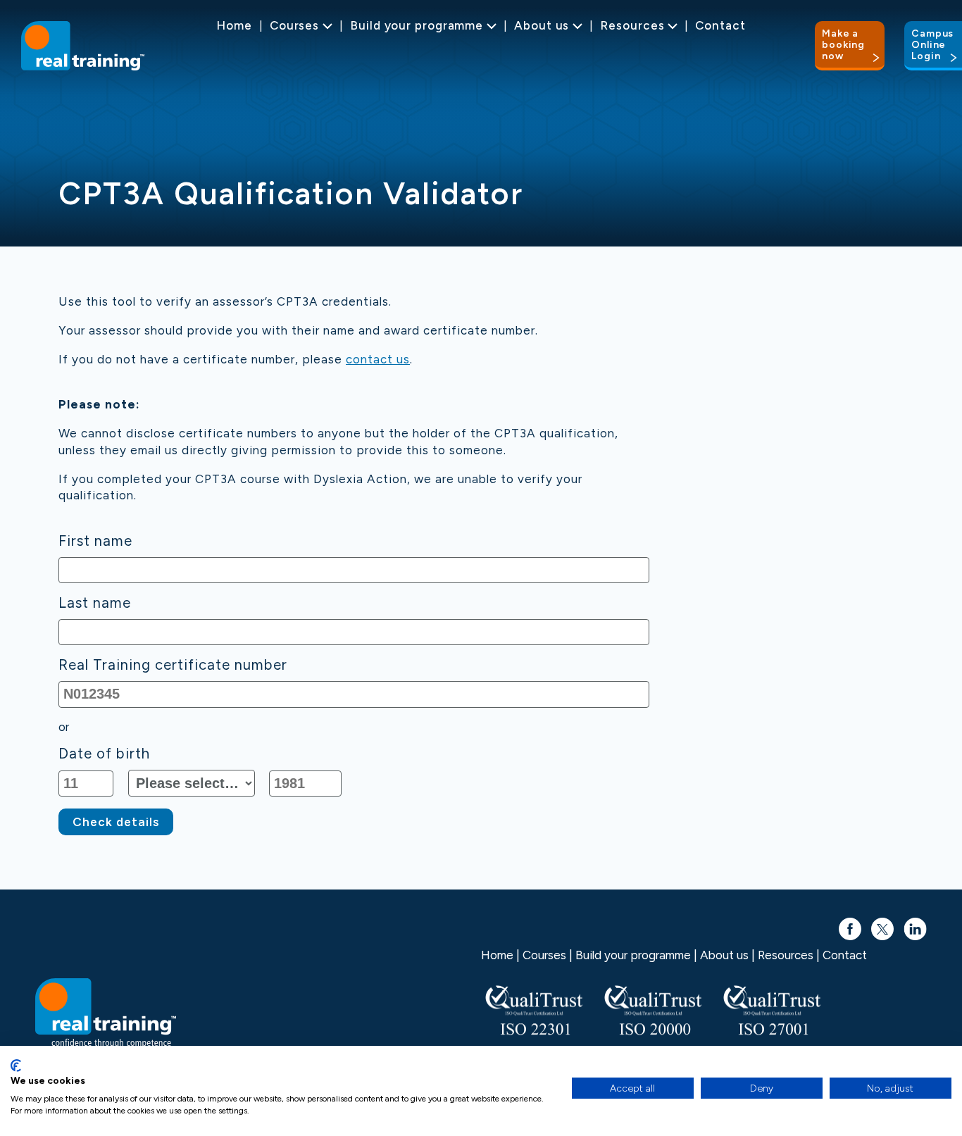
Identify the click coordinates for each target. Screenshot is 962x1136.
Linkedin (915, 922)
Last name (94, 603)
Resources (632, 25)
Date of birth (104, 754)
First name (95, 541)
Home (234, 25)
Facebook (850, 922)
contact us (378, 359)
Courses (294, 25)
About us (541, 25)
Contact (720, 25)
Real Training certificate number (172, 665)
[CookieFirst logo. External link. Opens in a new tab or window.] (16, 1065)
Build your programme (416, 25)
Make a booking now (843, 44)
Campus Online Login (932, 44)
